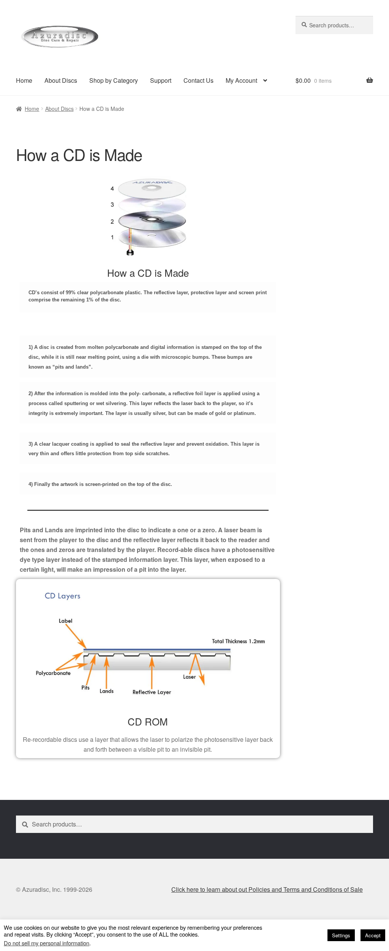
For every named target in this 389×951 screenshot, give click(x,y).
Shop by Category (113, 80)
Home (24, 80)
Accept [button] (373, 935)
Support (160, 80)
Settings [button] (341, 935)
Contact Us (198, 80)
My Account (241, 80)
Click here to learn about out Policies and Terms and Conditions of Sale (267, 889)
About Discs (60, 80)
